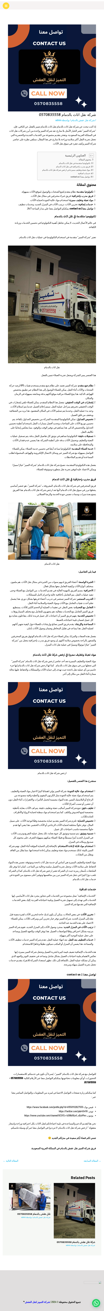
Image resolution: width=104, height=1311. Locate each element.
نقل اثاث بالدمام (48, 126)
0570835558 (17, 1078)
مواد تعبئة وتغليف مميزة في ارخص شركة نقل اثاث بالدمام (66, 170)
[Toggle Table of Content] (90, 155)
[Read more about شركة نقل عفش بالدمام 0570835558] (74, 1210)
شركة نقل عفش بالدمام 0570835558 (76, 1242)
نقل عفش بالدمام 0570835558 (33, 1214)
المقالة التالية (10, 1161)
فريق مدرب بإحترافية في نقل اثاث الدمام (73, 166)
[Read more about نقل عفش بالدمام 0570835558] (29, 1196)
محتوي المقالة (85, 159)
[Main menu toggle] (6, 5)
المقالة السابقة (92, 1161)
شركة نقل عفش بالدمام (83, 120)
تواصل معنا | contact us (80, 176)
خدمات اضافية (84, 173)
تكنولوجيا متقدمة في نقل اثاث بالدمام (74, 163)
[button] (96, 1303)
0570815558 (90, 1082)
